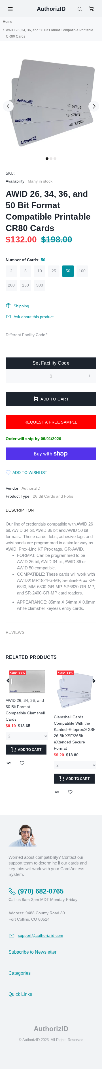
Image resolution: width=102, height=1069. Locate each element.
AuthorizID (31, 488)
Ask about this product (34, 316)
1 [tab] (47, 158)
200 (11, 285)
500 (39, 285)
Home (7, 22)
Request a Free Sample (51, 422)
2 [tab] (51, 158)
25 (54, 271)
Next (93, 106)
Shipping (21, 306)
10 (39, 271)
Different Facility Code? (27, 334)
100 (82, 271)
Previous (8, 106)
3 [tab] (55, 158)
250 (25, 285)
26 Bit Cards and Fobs (53, 496)
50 (68, 271)
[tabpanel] (51, 103)
